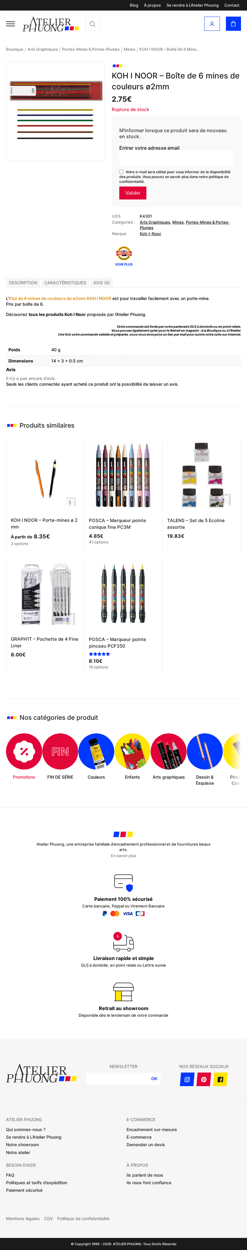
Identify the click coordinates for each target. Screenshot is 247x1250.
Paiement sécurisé (24, 1190)
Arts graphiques (42, 49)
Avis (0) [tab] (101, 282)
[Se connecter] (212, 24)
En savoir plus (123, 855)
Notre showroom (22, 1144)
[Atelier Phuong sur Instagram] (187, 1079)
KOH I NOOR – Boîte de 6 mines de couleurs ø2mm (169, 49)
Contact (231, 5)
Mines (129, 49)
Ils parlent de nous (145, 1175)
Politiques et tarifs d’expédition (36, 1182)
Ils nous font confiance (149, 1182)
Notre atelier (18, 1152)
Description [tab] (23, 282)
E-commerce (139, 1137)
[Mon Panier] (233, 24)
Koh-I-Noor (150, 233)
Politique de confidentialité (83, 1218)
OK (154, 1078)
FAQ (10, 1175)
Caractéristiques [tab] (65, 282)
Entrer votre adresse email (149, 148)
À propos (152, 5)
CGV (48, 1218)
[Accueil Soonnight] (51, 23)
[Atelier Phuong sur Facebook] (220, 1079)
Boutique (14, 49)
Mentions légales (23, 1218)
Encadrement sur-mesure (152, 1129)
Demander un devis (146, 1144)
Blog (134, 5)
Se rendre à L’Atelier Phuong (193, 5)
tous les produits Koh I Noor (57, 314)
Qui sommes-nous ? (25, 1129)
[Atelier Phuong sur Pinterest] (203, 1079)
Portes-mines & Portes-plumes (91, 49)
